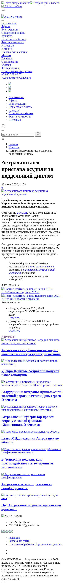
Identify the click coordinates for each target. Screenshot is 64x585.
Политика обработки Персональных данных (36, 544)
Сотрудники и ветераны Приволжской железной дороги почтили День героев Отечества (31, 396)
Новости (14, 147)
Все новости (9, 23)
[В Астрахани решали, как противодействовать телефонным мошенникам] (32, 452)
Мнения (6, 55)
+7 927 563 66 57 (11, 74)
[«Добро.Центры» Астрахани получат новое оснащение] (32, 364)
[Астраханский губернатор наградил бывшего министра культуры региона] (32, 343)
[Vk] (10, 91)
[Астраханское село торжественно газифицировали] (32, 477)
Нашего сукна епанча (14, 51)
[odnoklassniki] (10, 87)
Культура (6, 35)
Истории (6, 48)
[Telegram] (10, 84)
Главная (13, 144)
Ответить (14, 317)
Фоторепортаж (10, 68)
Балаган (6, 64)
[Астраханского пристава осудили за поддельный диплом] (32, 194)
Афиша (5, 26)
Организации (9, 61)
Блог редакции (10, 29)
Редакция (14, 537)
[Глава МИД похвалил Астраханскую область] (30, 431)
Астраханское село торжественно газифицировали (26, 486)
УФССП (22, 212)
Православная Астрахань (16, 71)
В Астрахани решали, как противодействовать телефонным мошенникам (27, 463)
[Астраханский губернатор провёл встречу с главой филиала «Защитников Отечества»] (32, 409)
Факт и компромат (12, 42)
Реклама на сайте (19, 540)
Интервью (7, 45)
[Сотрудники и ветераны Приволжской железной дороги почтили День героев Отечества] (32, 385)
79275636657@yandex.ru (16, 77)
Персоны (6, 58)
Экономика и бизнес (13, 39)
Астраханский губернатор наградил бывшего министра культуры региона (31, 352)
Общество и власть (13, 32)
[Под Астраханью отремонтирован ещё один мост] (32, 498)
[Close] (2, 20)
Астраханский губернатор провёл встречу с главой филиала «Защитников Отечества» (27, 420)
